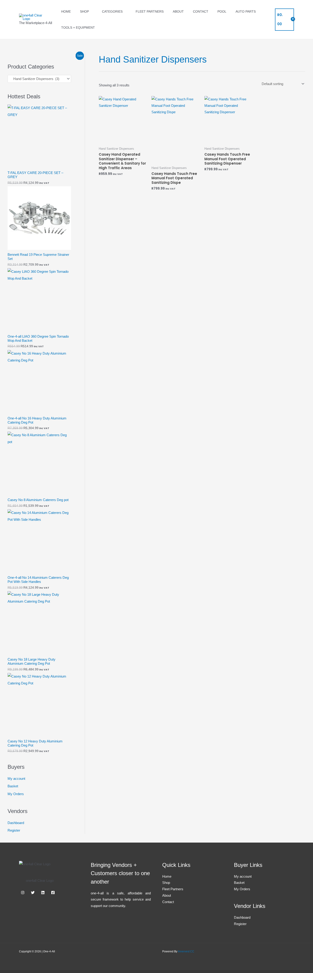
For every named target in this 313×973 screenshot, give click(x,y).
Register (14, 830)
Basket (13, 786)
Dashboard (16, 823)
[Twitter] (32, 892)
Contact (200, 11)
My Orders (16, 794)
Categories (112, 11)
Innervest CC (186, 951)
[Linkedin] (43, 892)
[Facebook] (53, 892)
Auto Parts (246, 11)
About (178, 11)
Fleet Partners (150, 11)
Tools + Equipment (78, 27)
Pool (221, 11)
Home (66, 11)
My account (16, 778)
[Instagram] (22, 892)
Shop (84, 11)
